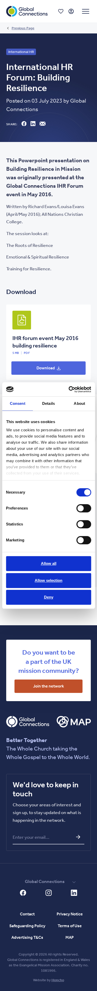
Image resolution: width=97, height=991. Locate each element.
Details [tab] (48, 403)
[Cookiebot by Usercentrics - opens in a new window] (69, 389)
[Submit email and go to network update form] (78, 837)
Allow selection (48, 580)
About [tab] (79, 403)
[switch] (83, 508)
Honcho (57, 980)
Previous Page (23, 28)
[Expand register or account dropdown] (71, 11)
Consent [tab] (17, 403)
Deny (48, 597)
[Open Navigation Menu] (85, 11)
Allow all (48, 563)
